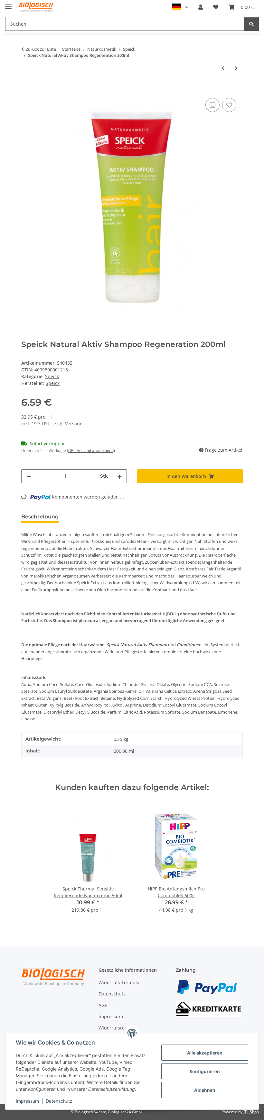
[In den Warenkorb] (26, 89)
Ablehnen (204, 1090)
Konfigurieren (205, 1071)
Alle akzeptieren (204, 1052)
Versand (74, 424)
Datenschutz (59, 1101)
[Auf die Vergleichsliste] (212, 105)
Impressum (27, 1101)
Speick (52, 376)
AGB (103, 1005)
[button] (200, 7)
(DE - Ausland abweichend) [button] (91, 450)
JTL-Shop (251, 1112)
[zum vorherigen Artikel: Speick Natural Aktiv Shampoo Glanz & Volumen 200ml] (223, 68)
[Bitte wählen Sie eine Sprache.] (180, 7)
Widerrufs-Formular (120, 982)
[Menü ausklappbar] (8, 4)
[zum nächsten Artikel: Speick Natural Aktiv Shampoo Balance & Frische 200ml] (236, 68)
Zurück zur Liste (41, 49)
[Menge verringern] (29, 476)
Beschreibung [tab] (40, 517)
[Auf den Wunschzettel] (229, 105)
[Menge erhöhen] (119, 476)
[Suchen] (251, 24)
